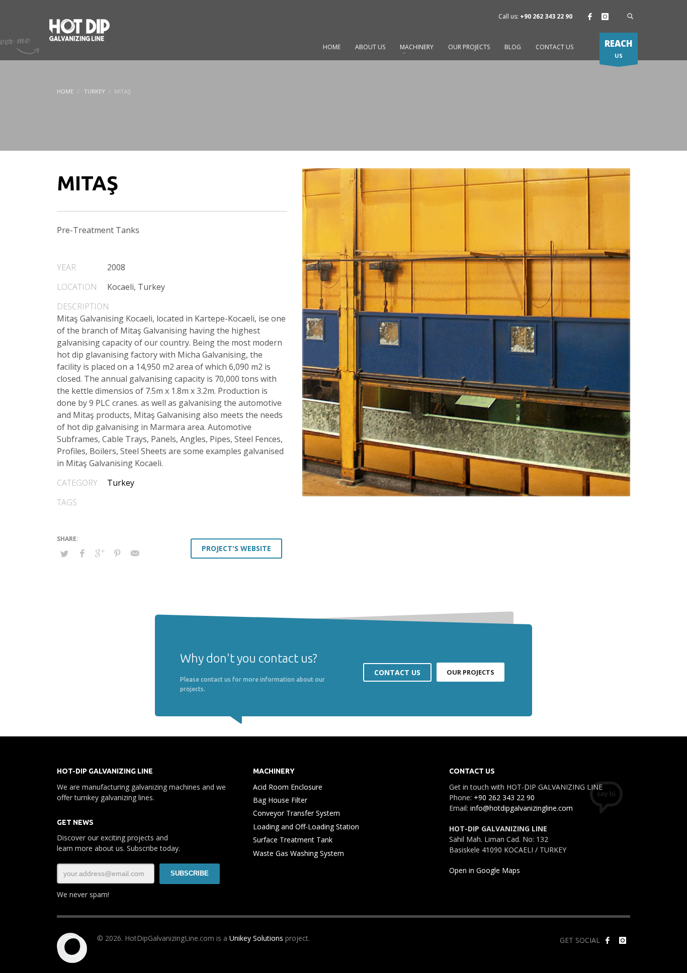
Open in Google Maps (484, 870)
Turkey (94, 91)
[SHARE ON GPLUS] (99, 553)
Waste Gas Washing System (298, 853)
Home (65, 91)
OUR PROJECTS (470, 672)
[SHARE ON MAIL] (134, 553)
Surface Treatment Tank (292, 839)
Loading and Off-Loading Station (306, 826)
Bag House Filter (280, 800)
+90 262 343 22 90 (546, 16)
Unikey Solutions (256, 938)
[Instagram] (605, 16)
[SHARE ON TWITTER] (64, 553)
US (619, 48)
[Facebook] (589, 16)
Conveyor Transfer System (296, 813)
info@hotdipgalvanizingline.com (521, 808)
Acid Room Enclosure (287, 787)
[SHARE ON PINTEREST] (117, 553)
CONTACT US (397, 672)
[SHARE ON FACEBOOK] (82, 553)
